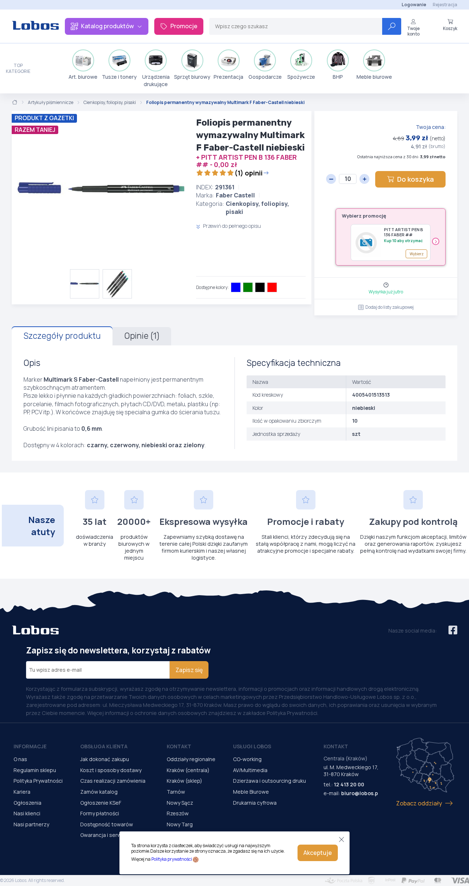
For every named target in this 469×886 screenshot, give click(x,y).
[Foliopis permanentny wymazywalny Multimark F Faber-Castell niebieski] (101, 190)
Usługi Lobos (252, 746)
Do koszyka (415, 179)
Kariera (22, 791)
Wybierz (417, 253)
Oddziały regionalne (191, 759)
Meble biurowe (374, 76)
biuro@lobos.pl (360, 793)
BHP (338, 76)
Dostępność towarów (106, 824)
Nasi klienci (27, 813)
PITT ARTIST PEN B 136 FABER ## (403, 232)
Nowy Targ (180, 824)
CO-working (247, 759)
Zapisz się (189, 670)
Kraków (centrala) (188, 770)
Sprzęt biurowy (192, 76)
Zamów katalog (99, 791)
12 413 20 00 (349, 784)
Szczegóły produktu (62, 336)
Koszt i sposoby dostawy (110, 770)
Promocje (183, 26)
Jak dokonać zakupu (104, 759)
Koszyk (450, 28)
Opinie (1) (141, 336)
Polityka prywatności (171, 859)
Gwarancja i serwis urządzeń (114, 834)
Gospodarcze (265, 76)
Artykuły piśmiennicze (50, 102)
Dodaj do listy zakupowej (389, 307)
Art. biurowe (83, 76)
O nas (20, 759)
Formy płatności (99, 813)
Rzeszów (178, 813)
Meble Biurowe (251, 791)
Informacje (30, 746)
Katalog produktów (107, 26)
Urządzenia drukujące (156, 80)
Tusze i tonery (119, 76)
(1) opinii (248, 172)
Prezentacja (228, 76)
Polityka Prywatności (38, 780)
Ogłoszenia (27, 802)
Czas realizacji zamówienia (112, 780)
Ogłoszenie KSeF (100, 802)
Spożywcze (301, 76)
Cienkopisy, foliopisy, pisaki (110, 102)
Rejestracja (445, 4)
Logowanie (414, 4)
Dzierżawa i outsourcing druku (269, 780)
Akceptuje (317, 853)
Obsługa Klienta (104, 746)
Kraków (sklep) (184, 780)
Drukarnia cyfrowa (255, 802)
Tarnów (176, 791)
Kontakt (179, 746)
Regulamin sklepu (35, 770)
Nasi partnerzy (31, 824)
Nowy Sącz (180, 802)
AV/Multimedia (250, 770)
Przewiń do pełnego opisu (231, 225)
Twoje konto (413, 31)
